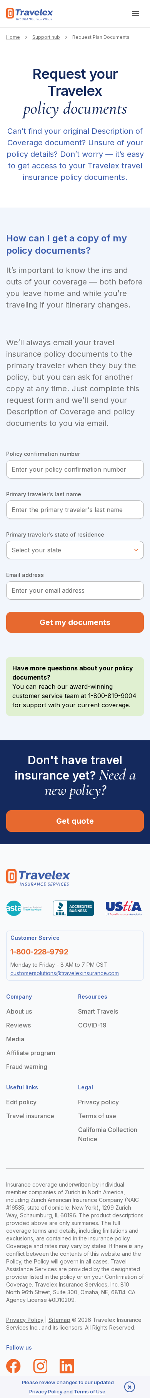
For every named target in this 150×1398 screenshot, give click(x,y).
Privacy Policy (24, 1320)
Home (13, 37)
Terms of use (97, 1116)
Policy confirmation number (43, 453)
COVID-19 (92, 1025)
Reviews (18, 1025)
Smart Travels (98, 1011)
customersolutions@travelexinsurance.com (64, 973)
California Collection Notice (107, 1134)
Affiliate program (30, 1053)
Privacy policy (98, 1102)
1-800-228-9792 (39, 952)
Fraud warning (26, 1067)
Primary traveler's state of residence (55, 534)
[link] (29, 14)
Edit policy (21, 1102)
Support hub (46, 37)
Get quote (75, 821)
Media (15, 1039)
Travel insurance (30, 1116)
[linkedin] (67, 1366)
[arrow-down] (136, 14)
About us (19, 1011)
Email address (25, 575)
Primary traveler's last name (43, 494)
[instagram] (40, 1366)
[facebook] (13, 1366)
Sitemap (59, 1320)
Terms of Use (89, 1391)
